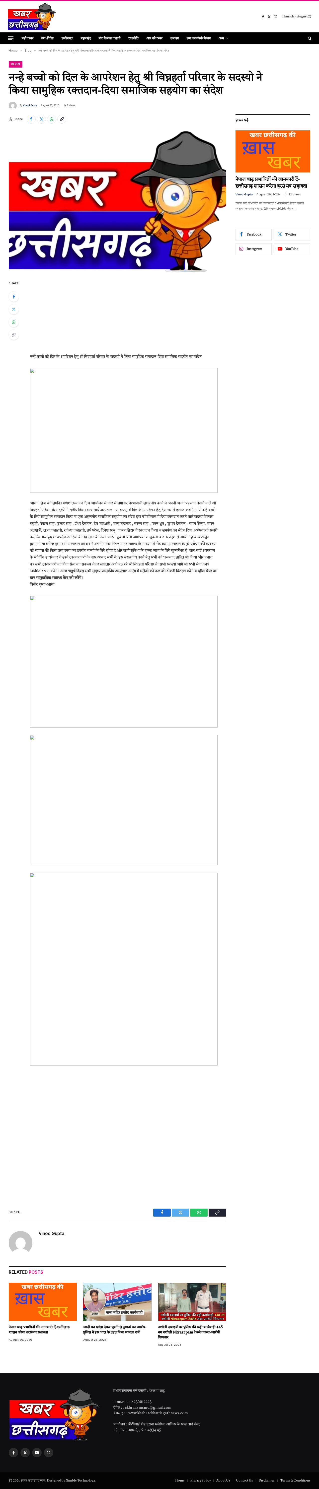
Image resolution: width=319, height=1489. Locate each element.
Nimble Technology (80, 1480)
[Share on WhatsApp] (51, 119)
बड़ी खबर (27, 38)
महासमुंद (86, 38)
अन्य (221, 38)
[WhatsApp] (14, 322)
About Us (223, 1480)
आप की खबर (154, 38)
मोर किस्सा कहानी (109, 38)
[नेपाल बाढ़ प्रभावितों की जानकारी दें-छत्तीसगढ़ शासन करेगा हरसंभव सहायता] (43, 1302)
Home (180, 1480)
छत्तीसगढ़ (67, 38)
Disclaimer (267, 1480)
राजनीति (133, 38)
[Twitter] (14, 309)
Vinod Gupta (30, 105)
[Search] (309, 38)
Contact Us (244, 1480)
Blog (15, 64)
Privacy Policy (200, 1480)
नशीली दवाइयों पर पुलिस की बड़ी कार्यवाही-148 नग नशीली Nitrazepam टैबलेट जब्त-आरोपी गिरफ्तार (190, 1332)
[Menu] (10, 38)
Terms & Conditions (295, 1480)
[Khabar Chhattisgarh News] (31, 16)
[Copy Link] (61, 119)
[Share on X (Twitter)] (41, 119)
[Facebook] (14, 297)
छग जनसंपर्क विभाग (199, 38)
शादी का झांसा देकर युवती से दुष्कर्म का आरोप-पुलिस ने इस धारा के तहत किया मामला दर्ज (115, 1329)
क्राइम (174, 38)
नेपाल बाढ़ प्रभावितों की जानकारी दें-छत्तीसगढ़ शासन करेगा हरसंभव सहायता (39, 1329)
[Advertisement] (130, 317)
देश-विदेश (47, 38)
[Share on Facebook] (31, 119)
